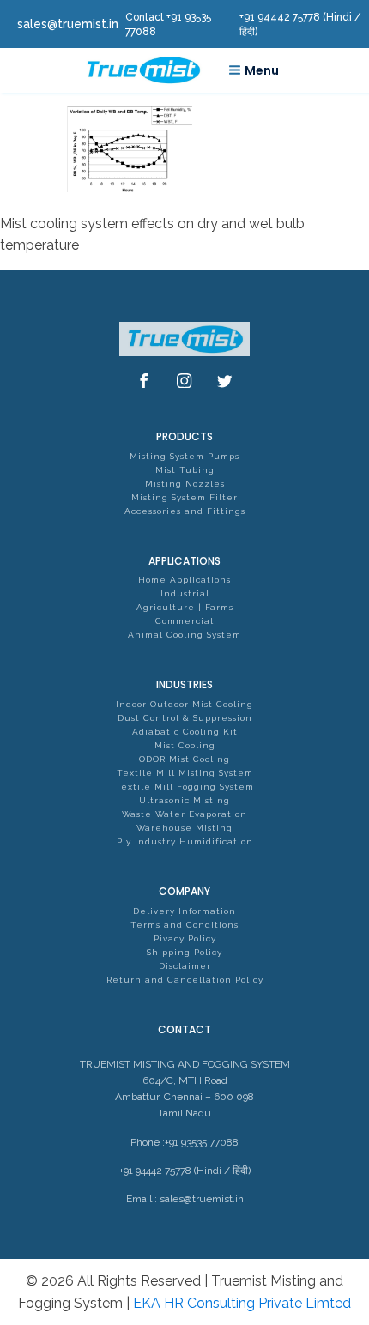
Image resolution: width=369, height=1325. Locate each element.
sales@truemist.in (202, 1199)
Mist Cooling (184, 745)
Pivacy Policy (185, 938)
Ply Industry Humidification (185, 841)
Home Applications (184, 579)
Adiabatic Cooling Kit (185, 731)
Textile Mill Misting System (185, 772)
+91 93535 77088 (202, 1142)
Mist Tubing (185, 470)
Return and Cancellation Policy (184, 979)
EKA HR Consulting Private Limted (242, 1303)
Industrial (184, 593)
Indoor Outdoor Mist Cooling (184, 704)
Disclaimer (185, 966)
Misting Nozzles (185, 483)
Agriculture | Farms (184, 607)
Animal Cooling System (184, 634)
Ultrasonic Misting (184, 800)
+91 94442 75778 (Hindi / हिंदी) (185, 1171)
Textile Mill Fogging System (184, 786)
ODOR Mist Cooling (184, 759)
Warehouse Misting (184, 827)
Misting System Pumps (184, 456)
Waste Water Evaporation (184, 814)
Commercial (184, 621)
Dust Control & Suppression (185, 718)
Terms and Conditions (184, 924)
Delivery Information (184, 911)
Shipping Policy (184, 952)
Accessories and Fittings (184, 511)
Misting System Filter (184, 497)
